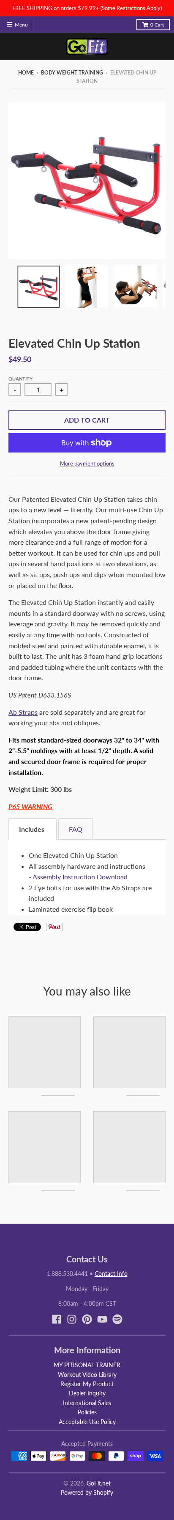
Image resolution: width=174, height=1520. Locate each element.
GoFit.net (99, 1483)
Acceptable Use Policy (87, 1421)
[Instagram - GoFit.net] (72, 1319)
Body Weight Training (72, 72)
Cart (157, 24)
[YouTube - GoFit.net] (102, 1319)
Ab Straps (23, 712)
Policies (87, 1412)
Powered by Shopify (87, 1492)
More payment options (87, 463)
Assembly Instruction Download (79, 877)
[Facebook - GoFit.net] (57, 1319)
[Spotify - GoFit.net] (117, 1319)
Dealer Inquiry (87, 1393)
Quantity (20, 378)
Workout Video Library (87, 1374)
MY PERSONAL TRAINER (87, 1364)
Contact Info (111, 1273)
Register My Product (87, 1383)
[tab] (32, 829)
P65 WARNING (30, 806)
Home (26, 72)
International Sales (87, 1402)
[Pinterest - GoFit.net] (87, 1319)
